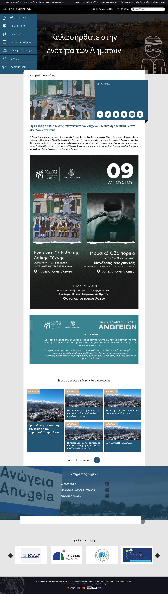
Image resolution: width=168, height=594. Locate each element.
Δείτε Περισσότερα (79, 460)
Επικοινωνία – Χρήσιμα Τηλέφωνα (78, 490)
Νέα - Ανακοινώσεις (46, 75)
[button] (10, 555)
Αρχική (33, 75)
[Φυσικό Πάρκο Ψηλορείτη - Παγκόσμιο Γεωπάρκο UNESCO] (102, 555)
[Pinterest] (124, 114)
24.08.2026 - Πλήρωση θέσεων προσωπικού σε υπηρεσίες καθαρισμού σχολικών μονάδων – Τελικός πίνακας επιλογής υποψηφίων (79, 2)
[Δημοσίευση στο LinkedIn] (140, 114)
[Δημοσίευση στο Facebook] (100, 114)
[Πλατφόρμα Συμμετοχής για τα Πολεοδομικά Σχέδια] (137, 555)
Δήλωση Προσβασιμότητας (99, 584)
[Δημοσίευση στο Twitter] (108, 114)
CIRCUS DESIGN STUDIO (124, 582)
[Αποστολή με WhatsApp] (116, 114)
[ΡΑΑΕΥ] (31, 555)
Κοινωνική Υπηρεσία (71, 496)
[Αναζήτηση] (133, 9)
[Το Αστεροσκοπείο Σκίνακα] (66, 555)
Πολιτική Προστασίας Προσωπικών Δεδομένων (74, 584)
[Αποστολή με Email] (132, 114)
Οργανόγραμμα (68, 484)
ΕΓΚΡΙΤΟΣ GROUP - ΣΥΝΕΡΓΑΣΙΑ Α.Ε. (87, 582)
